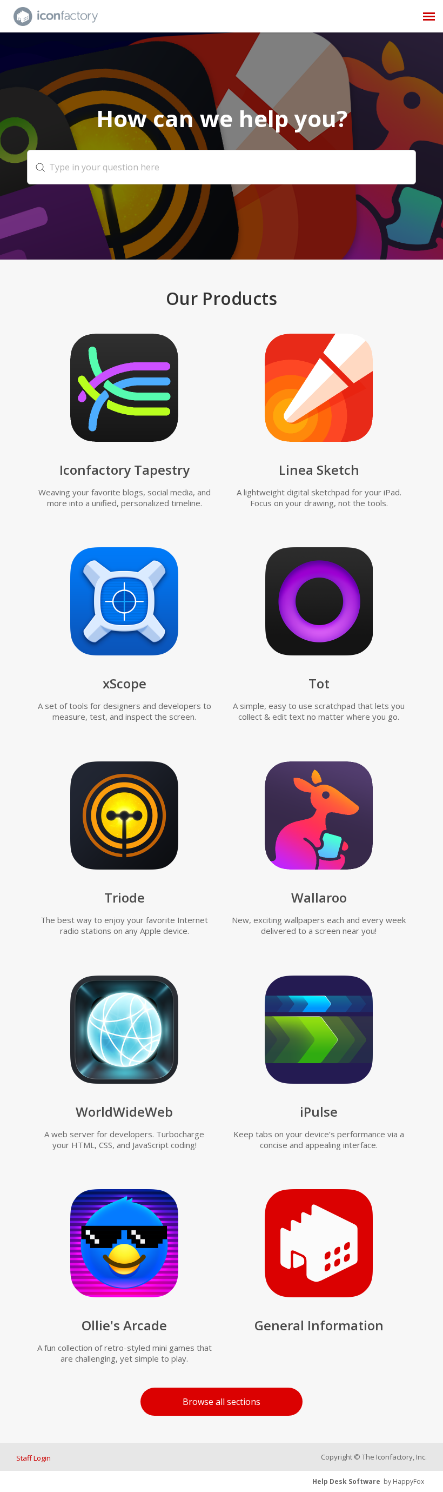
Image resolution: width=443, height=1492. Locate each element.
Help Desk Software (346, 1481)
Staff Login (33, 1458)
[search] (221, 167)
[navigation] (429, 16)
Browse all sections (221, 1402)
